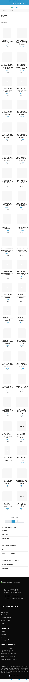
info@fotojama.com (13, 596)
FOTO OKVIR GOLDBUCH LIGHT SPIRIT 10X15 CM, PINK (22, 411)
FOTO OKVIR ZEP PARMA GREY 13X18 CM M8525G (7, 113)
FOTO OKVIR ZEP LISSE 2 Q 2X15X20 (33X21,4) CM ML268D (22, 227)
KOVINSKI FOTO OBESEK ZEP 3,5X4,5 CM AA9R (21, 319)
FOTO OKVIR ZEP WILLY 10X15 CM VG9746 (22, 387)
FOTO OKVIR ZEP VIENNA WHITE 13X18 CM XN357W (7, 136)
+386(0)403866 (13, 598)
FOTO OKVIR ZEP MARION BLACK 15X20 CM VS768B (7, 273)
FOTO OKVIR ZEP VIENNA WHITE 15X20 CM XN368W (21, 113)
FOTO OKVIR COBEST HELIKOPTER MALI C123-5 (21, 482)
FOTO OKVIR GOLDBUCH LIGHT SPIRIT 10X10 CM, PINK (7, 435)
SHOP (2, 623)
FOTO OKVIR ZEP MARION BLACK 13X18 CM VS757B (22, 273)
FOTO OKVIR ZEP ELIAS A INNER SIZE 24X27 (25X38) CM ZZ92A (22, 250)
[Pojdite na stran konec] (22, 521)
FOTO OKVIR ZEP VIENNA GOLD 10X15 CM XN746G (7, 182)
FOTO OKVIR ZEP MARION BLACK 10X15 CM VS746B (7, 296)
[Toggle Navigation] (2, 7)
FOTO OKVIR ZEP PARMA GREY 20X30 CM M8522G (7, 90)
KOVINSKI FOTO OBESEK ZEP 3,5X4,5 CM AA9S (7, 319)
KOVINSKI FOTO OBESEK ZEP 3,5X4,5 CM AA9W (7, 42)
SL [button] (25, 3)
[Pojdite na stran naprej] (19, 521)
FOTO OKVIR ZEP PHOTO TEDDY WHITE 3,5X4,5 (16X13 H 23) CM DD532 (22, 42)
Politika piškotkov (5, 620)
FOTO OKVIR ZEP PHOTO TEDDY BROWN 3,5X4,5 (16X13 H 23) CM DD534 (7, 66)
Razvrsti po (4, 22)
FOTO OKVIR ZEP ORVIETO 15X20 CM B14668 (22, 342)
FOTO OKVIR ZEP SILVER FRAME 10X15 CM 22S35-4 (7, 411)
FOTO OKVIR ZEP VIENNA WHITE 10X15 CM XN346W (21, 136)
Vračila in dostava (5, 612)
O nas (2, 609)
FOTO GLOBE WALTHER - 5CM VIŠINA (21, 505)
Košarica (3, 634)
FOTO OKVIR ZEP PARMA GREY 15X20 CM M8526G (22, 90)
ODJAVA (3, 631)
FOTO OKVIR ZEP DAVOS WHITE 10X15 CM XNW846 (7, 227)
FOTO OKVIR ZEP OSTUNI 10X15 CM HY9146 (22, 182)
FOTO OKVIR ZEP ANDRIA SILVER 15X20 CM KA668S (7, 365)
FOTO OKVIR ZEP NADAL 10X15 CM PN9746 (7, 482)
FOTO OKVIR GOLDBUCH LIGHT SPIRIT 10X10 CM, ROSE (22, 435)
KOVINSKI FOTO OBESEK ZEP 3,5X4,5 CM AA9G (21, 296)
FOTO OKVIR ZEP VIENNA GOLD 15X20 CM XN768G (7, 159)
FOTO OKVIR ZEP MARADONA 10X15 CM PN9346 (22, 459)
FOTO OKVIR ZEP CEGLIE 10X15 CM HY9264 (7, 205)
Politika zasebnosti (6, 617)
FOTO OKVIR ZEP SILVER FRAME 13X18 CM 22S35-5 (7, 388)
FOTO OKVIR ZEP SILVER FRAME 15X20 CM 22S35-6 (21, 365)
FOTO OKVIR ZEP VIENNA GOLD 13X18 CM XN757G (21, 159)
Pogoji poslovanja (5, 615)
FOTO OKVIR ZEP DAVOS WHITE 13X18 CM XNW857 (21, 205)
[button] (26, 7)
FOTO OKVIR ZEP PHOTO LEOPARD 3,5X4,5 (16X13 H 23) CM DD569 (21, 66)
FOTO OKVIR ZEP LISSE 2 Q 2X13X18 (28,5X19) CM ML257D (7, 250)
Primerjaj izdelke (5, 639)
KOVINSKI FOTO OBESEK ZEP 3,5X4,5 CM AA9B (7, 342)
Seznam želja (4, 637)
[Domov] (3, 680)
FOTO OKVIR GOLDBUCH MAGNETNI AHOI (7, 505)
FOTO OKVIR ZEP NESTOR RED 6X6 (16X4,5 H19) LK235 (7, 459)
